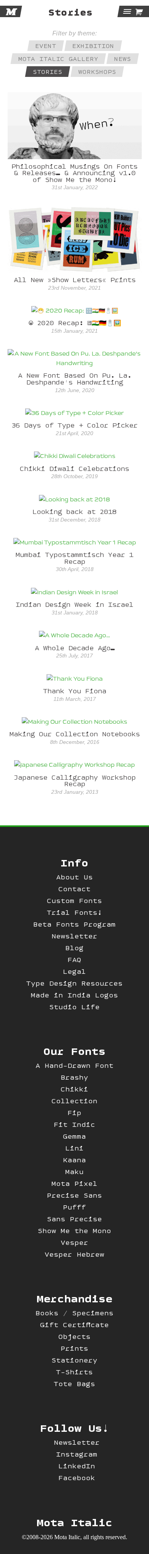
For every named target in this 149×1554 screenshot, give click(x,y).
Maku (74, 1171)
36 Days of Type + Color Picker (74, 425)
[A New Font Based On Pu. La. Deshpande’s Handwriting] (75, 358)
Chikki (74, 1089)
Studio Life (74, 1006)
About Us (74, 877)
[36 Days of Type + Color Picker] (75, 413)
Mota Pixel (74, 1183)
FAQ (74, 959)
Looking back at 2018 (74, 511)
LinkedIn (76, 1465)
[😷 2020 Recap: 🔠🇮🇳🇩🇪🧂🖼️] (75, 311)
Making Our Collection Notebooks (75, 733)
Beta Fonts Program (74, 924)
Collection (74, 1100)
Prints (74, 1348)
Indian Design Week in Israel (74, 604)
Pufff (74, 1207)
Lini (74, 1148)
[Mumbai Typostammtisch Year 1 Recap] (75, 543)
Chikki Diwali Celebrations (74, 468)
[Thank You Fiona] (75, 679)
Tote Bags (74, 1383)
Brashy (74, 1077)
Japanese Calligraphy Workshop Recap (75, 780)
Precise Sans (74, 1195)
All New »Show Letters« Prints (75, 279)
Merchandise (74, 1298)
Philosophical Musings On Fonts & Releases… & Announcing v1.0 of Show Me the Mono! (74, 173)
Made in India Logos (74, 995)
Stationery (74, 1360)
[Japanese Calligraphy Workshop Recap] (75, 765)
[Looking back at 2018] (75, 499)
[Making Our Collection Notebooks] (75, 722)
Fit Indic (74, 1124)
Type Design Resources (74, 983)
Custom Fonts (74, 900)
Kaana (74, 1159)
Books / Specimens (74, 1312)
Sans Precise (74, 1218)
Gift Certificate (74, 1324)
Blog (74, 947)
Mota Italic (74, 1522)
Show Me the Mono (74, 1230)
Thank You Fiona (74, 690)
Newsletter (74, 936)
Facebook (76, 1477)
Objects (74, 1336)
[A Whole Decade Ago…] (75, 636)
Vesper (74, 1242)
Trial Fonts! (74, 912)
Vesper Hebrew (74, 1254)
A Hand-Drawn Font (74, 1065)
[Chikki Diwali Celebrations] (75, 456)
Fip (74, 1112)
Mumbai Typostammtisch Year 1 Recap (74, 558)
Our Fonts (74, 1051)
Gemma (74, 1136)
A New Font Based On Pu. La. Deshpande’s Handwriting (74, 378)
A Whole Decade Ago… (75, 647)
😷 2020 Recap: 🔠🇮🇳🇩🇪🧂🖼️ (75, 322)
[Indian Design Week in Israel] (75, 592)
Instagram (76, 1454)
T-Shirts (74, 1371)
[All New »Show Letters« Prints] (75, 239)
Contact (74, 888)
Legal (74, 971)
